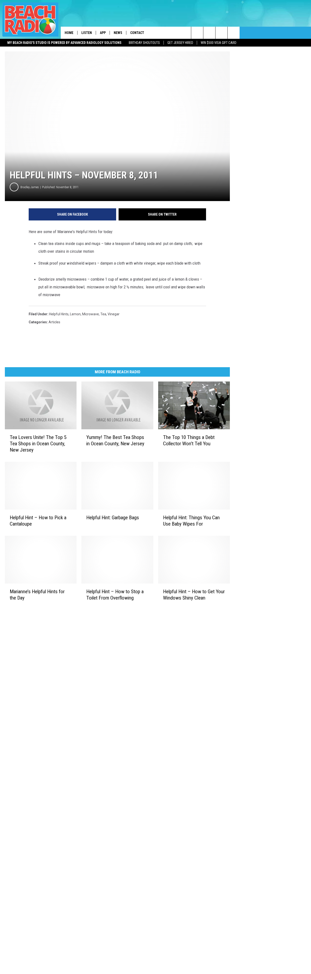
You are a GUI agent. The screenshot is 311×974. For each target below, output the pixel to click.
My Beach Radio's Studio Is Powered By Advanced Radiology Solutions (64, 43)
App (103, 33)
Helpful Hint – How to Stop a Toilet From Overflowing (115, 595)
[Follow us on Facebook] (221, 33)
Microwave (90, 314)
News (118, 33)
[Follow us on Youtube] (234, 33)
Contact (137, 33)
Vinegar (114, 314)
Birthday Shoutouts (144, 43)
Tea (103, 314)
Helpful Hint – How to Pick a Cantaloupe (38, 521)
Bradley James (29, 187)
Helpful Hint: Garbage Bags (112, 517)
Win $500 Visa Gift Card (218, 43)
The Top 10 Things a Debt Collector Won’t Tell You (189, 440)
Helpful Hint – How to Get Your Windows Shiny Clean (194, 595)
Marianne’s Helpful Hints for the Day (37, 595)
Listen (86, 33)
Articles (54, 322)
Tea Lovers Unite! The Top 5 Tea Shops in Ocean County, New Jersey (38, 443)
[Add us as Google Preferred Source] (209, 33)
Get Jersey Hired (180, 43)
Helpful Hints (59, 314)
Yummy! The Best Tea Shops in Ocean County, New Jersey (115, 440)
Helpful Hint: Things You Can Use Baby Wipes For (191, 521)
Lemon (75, 314)
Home (69, 33)
